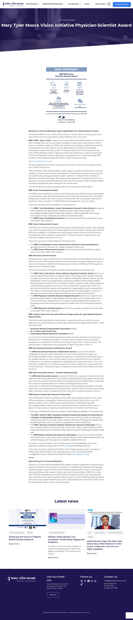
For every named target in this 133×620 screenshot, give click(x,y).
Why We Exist (31, 4)
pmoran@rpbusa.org (80, 454)
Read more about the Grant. (40, 161)
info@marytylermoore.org (115, 581)
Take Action (100, 4)
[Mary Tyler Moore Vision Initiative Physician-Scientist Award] (13, 4)
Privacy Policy (85, 612)
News (87, 4)
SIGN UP (53, 595)
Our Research (73, 4)
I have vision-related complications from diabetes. (52, 54)
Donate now (122, 4)
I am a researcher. (40, 61)
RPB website (65, 446)
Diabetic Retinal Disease (52, 4)
